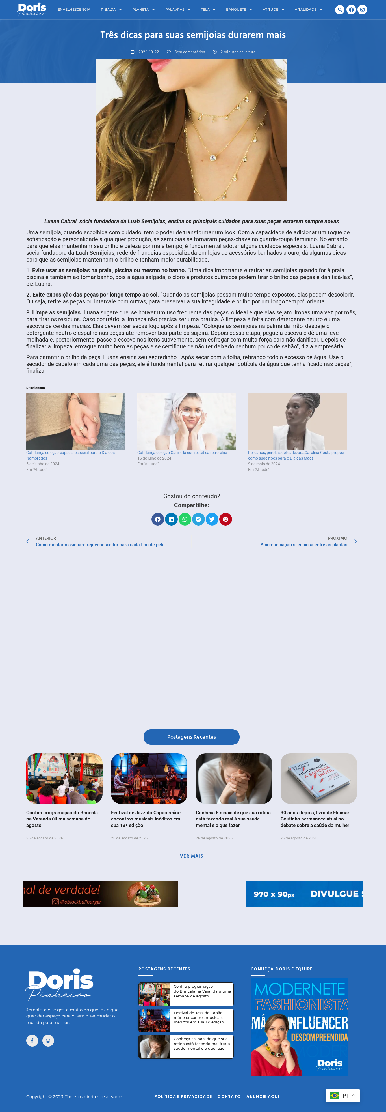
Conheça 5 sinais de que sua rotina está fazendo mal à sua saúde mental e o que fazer (233, 819)
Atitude (270, 9)
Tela (205, 9)
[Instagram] (362, 9)
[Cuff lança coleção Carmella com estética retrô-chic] (190, 421)
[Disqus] (191, 640)
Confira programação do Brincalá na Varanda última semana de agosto (62, 819)
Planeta (140, 9)
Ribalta (108, 9)
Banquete (236, 9)
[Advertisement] (193, 919)
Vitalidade (305, 9)
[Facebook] (351, 9)
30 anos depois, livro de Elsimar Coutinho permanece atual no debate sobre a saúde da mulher (315, 819)
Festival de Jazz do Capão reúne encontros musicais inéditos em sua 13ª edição (146, 819)
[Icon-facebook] (32, 1041)
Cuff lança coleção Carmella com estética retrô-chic (182, 452)
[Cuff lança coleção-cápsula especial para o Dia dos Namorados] (79, 421)
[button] (339, 9)
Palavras (174, 9)
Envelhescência (74, 9)
